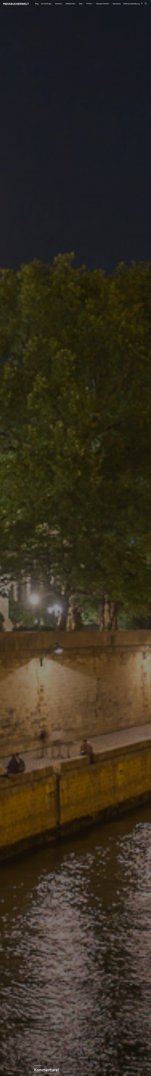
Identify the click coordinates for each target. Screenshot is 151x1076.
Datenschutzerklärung (131, 4)
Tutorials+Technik (102, 4)
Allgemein (38, 1065)
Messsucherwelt (16, 4)
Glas (80, 4)
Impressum (117, 4)
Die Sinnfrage (46, 4)
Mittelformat (70, 4)
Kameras (58, 4)
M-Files (89, 4)
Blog (36, 4)
